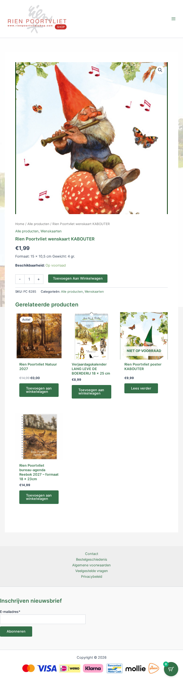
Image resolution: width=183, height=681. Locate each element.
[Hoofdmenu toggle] (173, 18)
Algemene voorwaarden (91, 565)
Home (19, 224)
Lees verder (141, 388)
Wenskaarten (51, 231)
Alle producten (38, 224)
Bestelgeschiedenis (91, 559)
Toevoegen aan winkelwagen (78, 278)
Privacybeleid (91, 576)
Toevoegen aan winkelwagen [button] (39, 390)
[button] (160, 70)
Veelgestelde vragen (91, 571)
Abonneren (16, 631)
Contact (91, 554)
